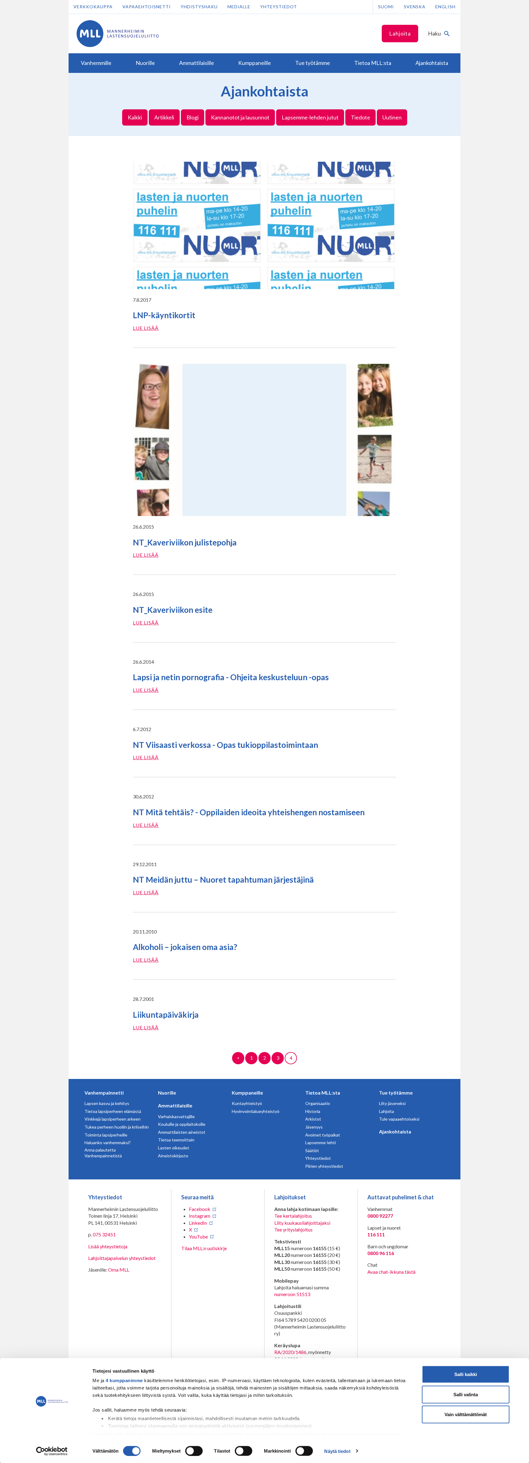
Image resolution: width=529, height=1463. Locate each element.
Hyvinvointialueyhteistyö (256, 1111)
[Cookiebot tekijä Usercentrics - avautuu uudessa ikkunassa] (52, 1451)
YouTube (198, 1236)
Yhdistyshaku (199, 6)
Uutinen (392, 117)
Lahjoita (400, 33)
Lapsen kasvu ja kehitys (106, 1103)
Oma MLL (118, 1270)
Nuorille (167, 1092)
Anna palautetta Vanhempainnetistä (103, 1153)
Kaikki (135, 117)
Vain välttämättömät (466, 1414)
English (445, 6)
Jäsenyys (314, 1126)
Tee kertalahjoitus (293, 1216)
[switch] (194, 1451)
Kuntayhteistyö (247, 1103)
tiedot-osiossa (284, 1434)
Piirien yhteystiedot (324, 1166)
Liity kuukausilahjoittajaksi (302, 1223)
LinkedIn (198, 1223)
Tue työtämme (396, 1092)
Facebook (199, 1209)
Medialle (238, 6)
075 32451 (104, 1234)
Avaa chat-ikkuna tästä (391, 1272)
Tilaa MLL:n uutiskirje (204, 1248)
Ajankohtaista (395, 1131)
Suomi (386, 6)
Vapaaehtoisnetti (146, 6)
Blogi (192, 117)
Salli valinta (465, 1394)
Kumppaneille (247, 1092)
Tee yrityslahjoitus (293, 1229)
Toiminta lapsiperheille (105, 1134)
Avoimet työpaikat (322, 1134)
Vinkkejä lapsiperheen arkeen (112, 1119)
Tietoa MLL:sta (322, 1092)
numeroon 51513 (292, 1294)
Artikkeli (164, 117)
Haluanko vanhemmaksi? (107, 1142)
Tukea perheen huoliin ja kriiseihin (116, 1126)
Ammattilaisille (175, 1105)
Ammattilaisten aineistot (181, 1132)
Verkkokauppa (93, 6)
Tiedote (360, 117)
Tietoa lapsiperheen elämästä (112, 1111)
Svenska (415, 6)
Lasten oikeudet (173, 1147)
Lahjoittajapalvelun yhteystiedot (122, 1258)
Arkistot (313, 1119)
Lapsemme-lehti (320, 1142)
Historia (312, 1111)
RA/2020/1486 (290, 1352)
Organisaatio (317, 1103)
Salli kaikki (465, 1374)
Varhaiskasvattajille (176, 1116)
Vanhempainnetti (104, 1092)
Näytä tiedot (337, 1451)
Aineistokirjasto (173, 1155)
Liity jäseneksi (392, 1103)
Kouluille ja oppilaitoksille (181, 1124)
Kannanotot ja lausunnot (240, 117)
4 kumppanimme (124, 1380)
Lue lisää (146, 328)
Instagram (199, 1216)
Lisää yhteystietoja (107, 1246)
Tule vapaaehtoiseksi (399, 1119)
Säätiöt (312, 1150)
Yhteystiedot (278, 6)
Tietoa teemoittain (176, 1139)
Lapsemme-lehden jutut (310, 117)
